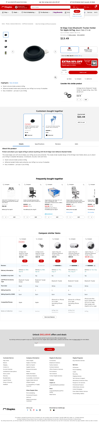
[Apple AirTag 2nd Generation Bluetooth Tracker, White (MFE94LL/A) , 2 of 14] (57, 246)
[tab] (21, 144)
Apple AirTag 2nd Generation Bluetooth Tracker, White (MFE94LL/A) (57, 253)
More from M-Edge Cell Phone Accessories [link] (46, 24)
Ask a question (81, 35)
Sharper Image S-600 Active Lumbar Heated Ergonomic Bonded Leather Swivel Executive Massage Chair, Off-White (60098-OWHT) (75, 201)
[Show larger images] (55, 77)
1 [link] (51, 130)
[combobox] (50, 7)
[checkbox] (32, 135)
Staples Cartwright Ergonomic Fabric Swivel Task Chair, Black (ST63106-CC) (31, 201)
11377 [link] (51, 204)
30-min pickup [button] (69, 212)
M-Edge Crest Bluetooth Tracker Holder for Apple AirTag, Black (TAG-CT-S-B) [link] (32, 127)
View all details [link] (13, 83)
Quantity (64, 70)
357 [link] (94, 265)
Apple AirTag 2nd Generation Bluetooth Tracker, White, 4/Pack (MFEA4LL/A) (74, 253)
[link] (16, 2)
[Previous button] (13, 51)
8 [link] (61, 265)
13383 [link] (94, 204)
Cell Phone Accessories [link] (27, 24)
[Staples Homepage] (7, 7)
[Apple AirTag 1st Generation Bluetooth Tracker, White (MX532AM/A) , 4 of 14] (90, 246)
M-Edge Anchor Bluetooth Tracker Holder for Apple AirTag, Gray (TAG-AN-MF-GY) (87, 90)
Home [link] (3, 24)
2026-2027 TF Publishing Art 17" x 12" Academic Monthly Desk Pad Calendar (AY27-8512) (10, 201)
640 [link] (72, 204)
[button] (69, 7)
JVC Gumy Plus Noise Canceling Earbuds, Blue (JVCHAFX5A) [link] (53, 127)
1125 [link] (30, 204)
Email (36, 343)
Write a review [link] (72, 35)
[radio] (69, 49)
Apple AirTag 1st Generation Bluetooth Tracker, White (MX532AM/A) (90, 253)
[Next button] (55, 51)
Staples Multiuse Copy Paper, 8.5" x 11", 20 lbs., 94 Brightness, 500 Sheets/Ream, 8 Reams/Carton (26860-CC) (53, 201)
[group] (11, 201)
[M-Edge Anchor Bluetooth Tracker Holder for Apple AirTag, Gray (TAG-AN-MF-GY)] (68, 95)
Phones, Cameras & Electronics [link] (13, 24)
